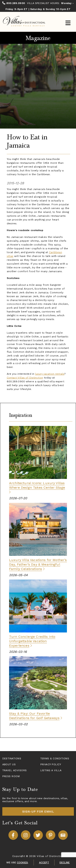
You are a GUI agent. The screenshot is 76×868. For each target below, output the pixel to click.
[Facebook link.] (13, 835)
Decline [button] (65, 862)
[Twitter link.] (38, 835)
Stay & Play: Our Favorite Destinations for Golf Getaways (34, 715)
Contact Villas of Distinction (25, 377)
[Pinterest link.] (50, 835)
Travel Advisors (14, 770)
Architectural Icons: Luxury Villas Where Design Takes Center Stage (37, 485)
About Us (9, 764)
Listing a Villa (51, 770)
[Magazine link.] (63, 835)
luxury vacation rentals (49, 373)
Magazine (38, 38)
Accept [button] (44, 862)
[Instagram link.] (25, 835)
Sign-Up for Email (38, 811)
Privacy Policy (50, 764)
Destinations (11, 758)
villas (64, 798)
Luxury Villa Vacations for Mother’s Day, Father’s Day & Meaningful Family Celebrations (38, 564)
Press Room (11, 776)
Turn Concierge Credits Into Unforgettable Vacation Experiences (32, 641)
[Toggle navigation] (68, 23)
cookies (22, 862)
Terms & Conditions (54, 758)
